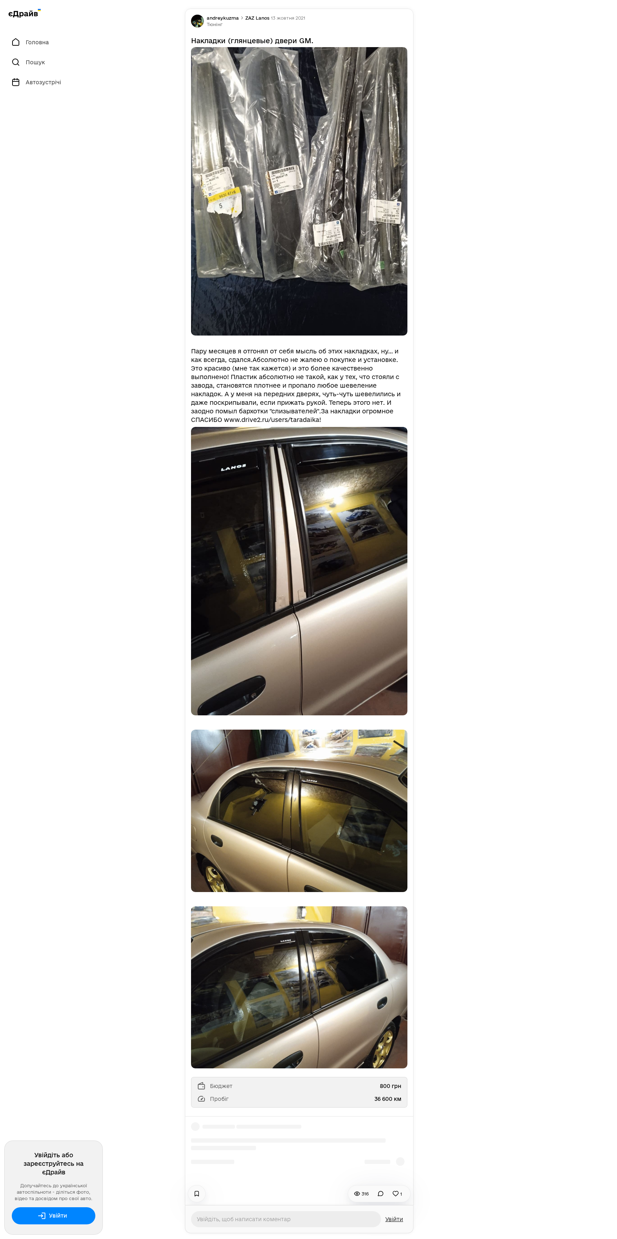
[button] (214, 24)
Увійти (58, 1216)
